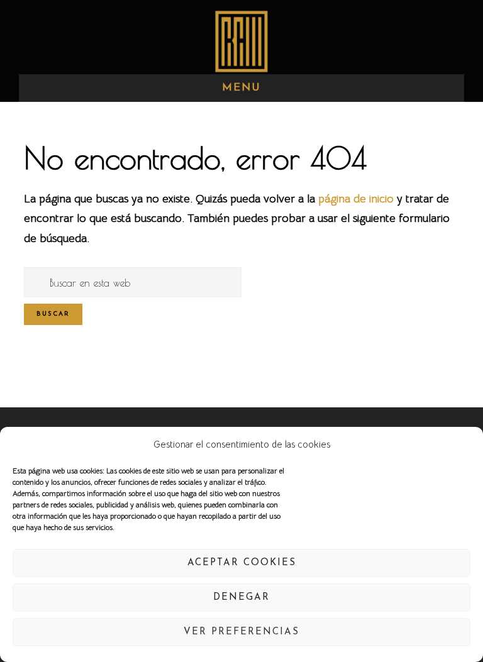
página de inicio (356, 199)
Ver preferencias (241, 632)
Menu (241, 87)
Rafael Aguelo (241, 41)
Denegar (241, 597)
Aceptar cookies (241, 563)
